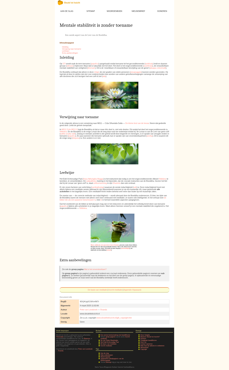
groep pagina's (111, 337)
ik (101, 200)
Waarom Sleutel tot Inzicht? (150, 337)
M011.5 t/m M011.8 (70, 129)
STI (64, 64)
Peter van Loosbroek (88, 310)
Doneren (162, 11)
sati (134, 187)
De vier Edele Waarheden (109, 340)
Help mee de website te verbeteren (152, 346)
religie (96, 72)
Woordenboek (114, 11)
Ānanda (103, 310)
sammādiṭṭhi (125, 248)
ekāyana (75, 138)
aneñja (150, 136)
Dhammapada (105, 357)
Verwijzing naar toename (71, 49)
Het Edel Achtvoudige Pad (110, 342)
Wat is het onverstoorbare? (95, 269)
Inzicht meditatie (115, 290)
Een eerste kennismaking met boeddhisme (115, 335)
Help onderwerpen (107, 355)
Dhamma (116, 183)
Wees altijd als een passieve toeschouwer (105, 245)
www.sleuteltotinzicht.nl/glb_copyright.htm (114, 318)
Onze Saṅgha (145, 335)
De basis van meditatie (97, 290)
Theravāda (59, 337)
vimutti (109, 250)
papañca (94, 64)
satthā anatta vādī (67, 134)
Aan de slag (66, 11)
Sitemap (90, 11)
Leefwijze (65, 51)
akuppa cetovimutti (158, 68)
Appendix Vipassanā (132, 290)
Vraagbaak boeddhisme (148, 340)
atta (104, 76)
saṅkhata (149, 64)
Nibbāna (63, 132)
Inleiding (65, 47)
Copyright (143, 349)
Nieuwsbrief (138, 11)
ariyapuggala (135, 72)
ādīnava (70, 66)
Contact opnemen (146, 344)
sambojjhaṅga (98, 187)
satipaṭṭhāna (91, 181)
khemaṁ (91, 68)
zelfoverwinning (100, 183)
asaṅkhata (148, 66)
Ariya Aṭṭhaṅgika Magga (93, 179)
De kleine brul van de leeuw (137, 123)
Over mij (143, 342)
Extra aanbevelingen (70, 53)
